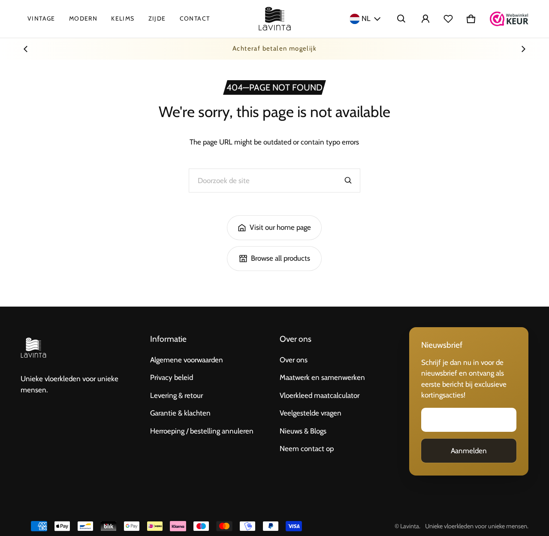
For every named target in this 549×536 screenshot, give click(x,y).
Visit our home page (280, 227)
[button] (401, 19)
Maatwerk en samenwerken (322, 377)
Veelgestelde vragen (310, 413)
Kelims (122, 18)
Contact (195, 18)
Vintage (41, 18)
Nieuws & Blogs (303, 431)
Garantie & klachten (180, 413)
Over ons (294, 359)
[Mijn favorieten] (448, 19)
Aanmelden (469, 450)
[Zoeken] (348, 181)
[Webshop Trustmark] (509, 19)
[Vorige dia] (26, 49)
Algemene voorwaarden (186, 359)
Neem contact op (307, 448)
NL (366, 18)
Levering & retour (176, 395)
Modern (83, 18)
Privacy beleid (171, 377)
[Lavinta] (275, 19)
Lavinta (409, 526)
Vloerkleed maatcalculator (319, 395)
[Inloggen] (425, 19)
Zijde (157, 18)
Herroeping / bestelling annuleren (201, 431)
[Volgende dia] (523, 49)
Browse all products (280, 258)
